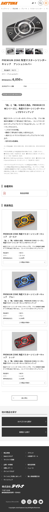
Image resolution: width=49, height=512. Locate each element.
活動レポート (8, 468)
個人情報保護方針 (34, 476)
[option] (24, 28)
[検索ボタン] (40, 3)
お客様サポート (33, 456)
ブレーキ (24, 9)
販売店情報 (31, 464)
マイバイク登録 (9, 459)
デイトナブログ (9, 471)
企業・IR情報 (8, 464)
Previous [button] (4, 51)
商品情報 (15, 9)
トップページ (5, 8)
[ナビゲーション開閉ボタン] (45, 3)
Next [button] (45, 51)
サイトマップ (8, 480)
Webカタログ (8, 456)
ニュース (31, 468)
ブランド (31, 453)
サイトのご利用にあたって (13, 476)
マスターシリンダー (36, 9)
